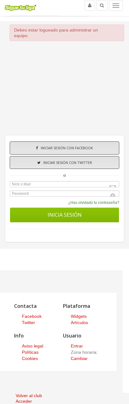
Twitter (28, 322)
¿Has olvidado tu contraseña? (93, 202)
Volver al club (29, 395)
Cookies (30, 358)
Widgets (79, 316)
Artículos (79, 322)
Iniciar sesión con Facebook (65, 147)
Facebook (32, 316)
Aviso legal (32, 345)
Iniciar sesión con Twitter (66, 162)
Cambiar (79, 358)
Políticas (30, 352)
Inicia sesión (65, 214)
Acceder (24, 401)
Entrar (77, 345)
